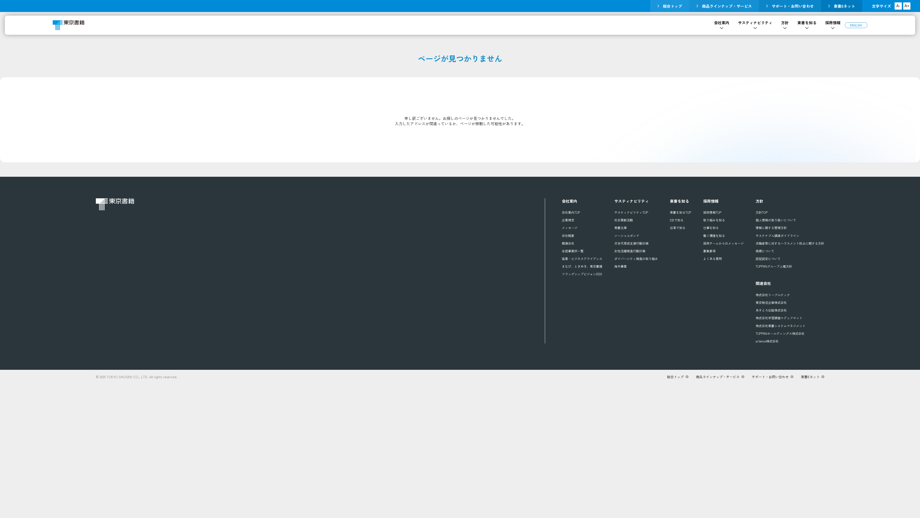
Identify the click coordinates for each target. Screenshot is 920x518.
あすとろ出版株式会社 (771, 310)
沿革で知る (677, 228)
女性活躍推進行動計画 (629, 251)
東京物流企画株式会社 (771, 302)
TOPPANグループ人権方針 (774, 266)
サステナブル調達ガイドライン (777, 236)
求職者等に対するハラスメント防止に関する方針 (790, 243)
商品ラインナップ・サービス (727, 6)
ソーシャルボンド (626, 236)
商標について (765, 251)
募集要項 (709, 251)
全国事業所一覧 (573, 251)
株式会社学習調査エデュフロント (779, 318)
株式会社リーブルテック (773, 295)
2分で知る (677, 220)
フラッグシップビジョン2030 (582, 274)
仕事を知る (711, 228)
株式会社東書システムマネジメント (780, 326)
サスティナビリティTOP (631, 212)
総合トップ (672, 6)
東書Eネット (844, 6)
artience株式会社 (767, 341)
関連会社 (568, 243)
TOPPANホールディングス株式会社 (780, 333)
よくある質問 (712, 259)
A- (898, 6)
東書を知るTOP (680, 212)
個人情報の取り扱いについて (776, 220)
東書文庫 (620, 228)
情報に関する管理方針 (771, 228)
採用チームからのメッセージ (723, 243)
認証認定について (768, 259)
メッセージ (569, 228)
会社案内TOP (571, 212)
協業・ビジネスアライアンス (582, 259)
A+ (906, 6)
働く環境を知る (714, 236)
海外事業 (620, 266)
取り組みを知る (714, 220)
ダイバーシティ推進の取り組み (636, 259)
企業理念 (568, 220)
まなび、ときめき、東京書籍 (582, 266)
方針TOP (762, 212)
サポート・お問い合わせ (793, 6)
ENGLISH (856, 25)
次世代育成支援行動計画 (631, 243)
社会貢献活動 (623, 220)
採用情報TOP (712, 212)
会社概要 (568, 236)
